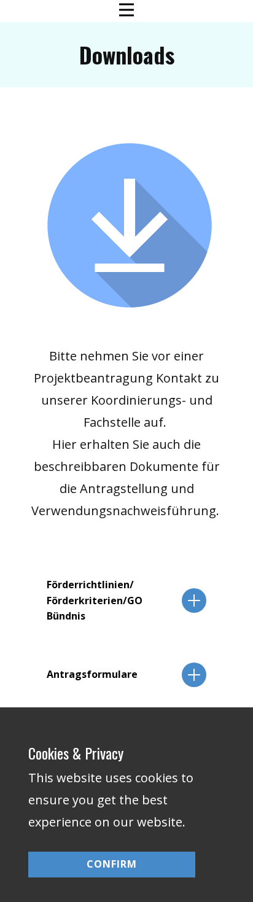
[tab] (126, 601)
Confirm (112, 864)
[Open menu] (126, 10)
